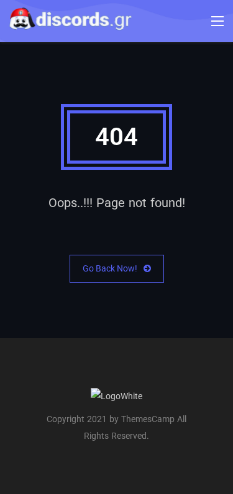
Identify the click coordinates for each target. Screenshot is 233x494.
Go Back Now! (110, 268)
